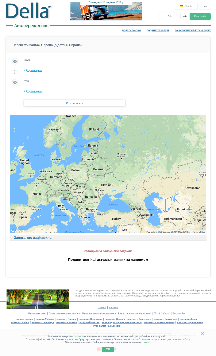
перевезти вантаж (66, 322)
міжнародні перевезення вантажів (122, 322)
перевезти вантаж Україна (159, 322)
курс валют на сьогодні (106, 326)
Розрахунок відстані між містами (134, 313)
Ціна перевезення (37, 313)
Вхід (170, 16)
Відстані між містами (156, 290)
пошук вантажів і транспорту (193, 30)
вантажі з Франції (115, 319)
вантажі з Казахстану (165, 319)
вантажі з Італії (188, 319)
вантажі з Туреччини (139, 319)
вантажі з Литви (20, 322)
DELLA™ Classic (162, 313)
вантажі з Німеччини (90, 319)
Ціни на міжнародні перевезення (99, 313)
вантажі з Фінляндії (43, 322)
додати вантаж (131, 30)
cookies (76, 336)
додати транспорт (158, 30)
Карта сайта (179, 313)
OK (108, 349)
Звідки (27, 59)
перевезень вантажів (119, 293)
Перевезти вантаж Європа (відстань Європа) (47, 45)
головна (102, 307)
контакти (113, 307)
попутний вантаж (90, 322)
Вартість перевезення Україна (64, 313)
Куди (27, 80)
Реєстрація (200, 16)
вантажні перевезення (190, 322)
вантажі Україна (45, 319)
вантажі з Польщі (66, 319)
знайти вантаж (24, 319)
